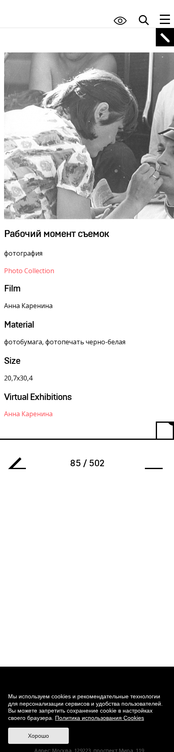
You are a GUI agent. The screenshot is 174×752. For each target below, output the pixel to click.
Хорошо (38, 735)
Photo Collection (29, 270)
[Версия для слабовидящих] (120, 20)
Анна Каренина (28, 413)
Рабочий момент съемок (20, 465)
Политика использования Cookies (99, 718)
